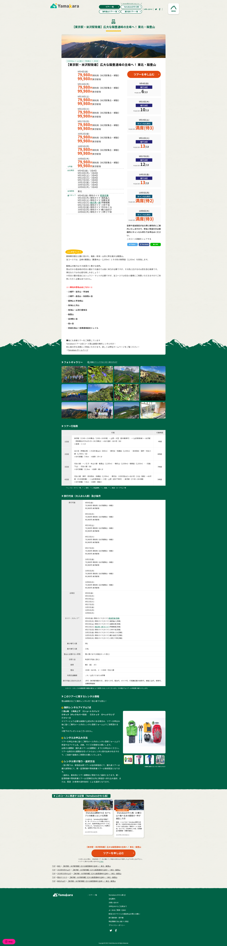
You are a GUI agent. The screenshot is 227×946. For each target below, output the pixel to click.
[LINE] (155, 244)
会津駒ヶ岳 (73, 318)
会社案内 (112, 899)
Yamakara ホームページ (78, 350)
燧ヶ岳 (71, 323)
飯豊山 (71, 314)
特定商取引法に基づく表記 (119, 921)
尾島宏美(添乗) (114, 618)
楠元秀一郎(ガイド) (102, 627)
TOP (53, 866)
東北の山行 (61, 881)
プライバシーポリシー (117, 925)
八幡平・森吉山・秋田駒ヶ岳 (80, 296)
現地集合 (88, 61)
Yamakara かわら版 (116, 895)
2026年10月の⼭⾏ (64, 873)
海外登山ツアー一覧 (109, 11)
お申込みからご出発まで (118, 906)
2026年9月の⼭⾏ (63, 870)
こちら (101, 861)
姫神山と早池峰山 (75, 300)
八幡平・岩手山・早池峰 (78, 291)
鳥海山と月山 (73, 305)
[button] (173, 8)
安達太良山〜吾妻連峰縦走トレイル (83, 327)
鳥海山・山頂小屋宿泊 (77, 309)
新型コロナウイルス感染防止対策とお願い (124, 914)
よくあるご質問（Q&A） (118, 910)
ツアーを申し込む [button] (144, 74)
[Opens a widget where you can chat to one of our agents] (8, 942)
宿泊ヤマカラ (62, 877)
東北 (59, 866)
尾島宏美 (104, 195)
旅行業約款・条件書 (116, 917)
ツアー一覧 (110, 7)
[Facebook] (159, 9)
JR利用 (96, 61)
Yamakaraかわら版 (131, 7)
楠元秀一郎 (95, 202)
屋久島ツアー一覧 (131, 11)
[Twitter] (156, 9)
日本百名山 (70, 61)
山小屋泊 (80, 61)
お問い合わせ (148, 9)
